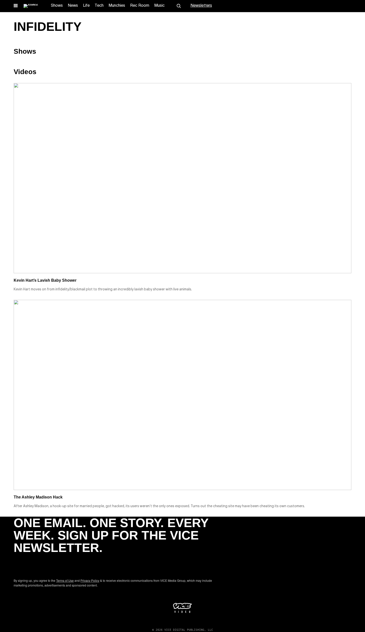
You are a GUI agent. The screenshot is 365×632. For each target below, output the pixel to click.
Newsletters (201, 5)
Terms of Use (65, 580)
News (73, 5)
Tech (99, 5)
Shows (57, 5)
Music (159, 5)
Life (86, 5)
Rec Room (139, 5)
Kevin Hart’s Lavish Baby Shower (45, 280)
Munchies (117, 5)
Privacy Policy (89, 580)
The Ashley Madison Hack (38, 497)
